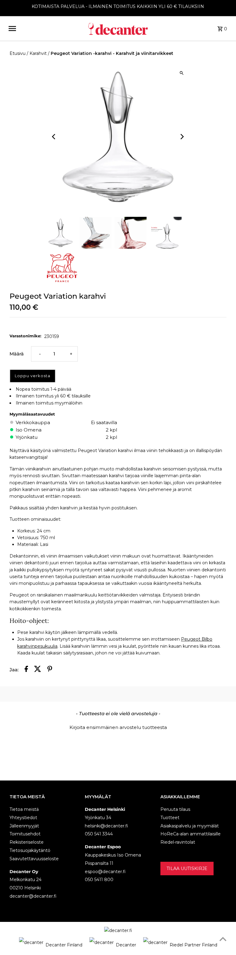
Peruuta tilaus (175, 809)
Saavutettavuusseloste (34, 858)
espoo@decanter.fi (105, 871)
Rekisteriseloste (27, 842)
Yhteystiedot (23, 817)
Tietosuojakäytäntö (30, 850)
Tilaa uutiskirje (187, 868)
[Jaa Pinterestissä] (49, 670)
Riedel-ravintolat (177, 842)
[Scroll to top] (223, 939)
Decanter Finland (63, 945)
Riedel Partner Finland (193, 945)
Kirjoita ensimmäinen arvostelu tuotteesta (118, 727)
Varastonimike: (25, 335)
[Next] (182, 137)
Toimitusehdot (25, 834)
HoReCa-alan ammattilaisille (190, 834)
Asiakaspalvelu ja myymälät (189, 826)
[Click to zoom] (182, 73)
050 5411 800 (99, 879)
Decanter (126, 945)
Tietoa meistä (24, 809)
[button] (118, 727)
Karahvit (38, 53)
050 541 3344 (99, 834)
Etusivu (18, 53)
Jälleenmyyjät (24, 826)
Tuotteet (169, 817)
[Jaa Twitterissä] (37, 670)
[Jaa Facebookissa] (26, 670)
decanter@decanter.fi (33, 896)
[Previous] (54, 137)
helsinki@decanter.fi (106, 826)
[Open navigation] (46, 28)
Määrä (17, 354)
